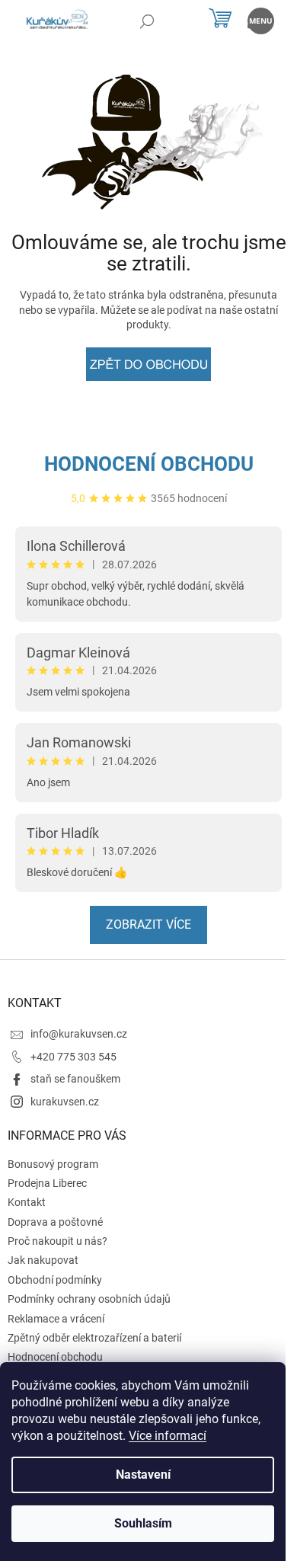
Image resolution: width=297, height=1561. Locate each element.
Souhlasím (143, 1523)
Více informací (167, 1435)
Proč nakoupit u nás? (57, 1241)
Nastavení (143, 1474)
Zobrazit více (148, 924)
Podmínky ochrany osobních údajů (89, 1299)
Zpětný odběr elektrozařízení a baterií (94, 1338)
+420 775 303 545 (73, 1057)
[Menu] (261, 21)
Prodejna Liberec (47, 1183)
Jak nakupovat (43, 1260)
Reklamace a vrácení (56, 1319)
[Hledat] (146, 21)
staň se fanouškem (75, 1079)
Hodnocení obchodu (149, 464)
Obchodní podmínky (55, 1280)
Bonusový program (53, 1164)
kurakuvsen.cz (64, 1102)
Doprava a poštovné (55, 1222)
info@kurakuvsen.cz (78, 1034)
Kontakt (27, 1202)
